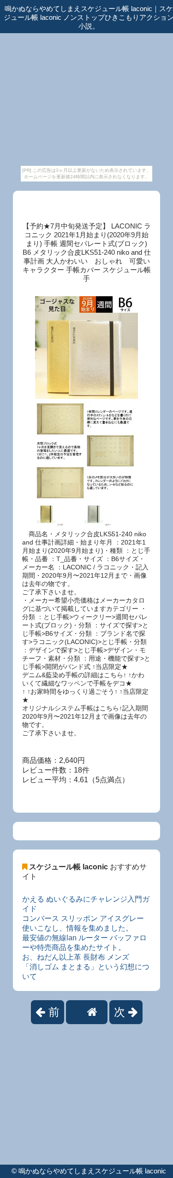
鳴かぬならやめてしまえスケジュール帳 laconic (92, 1171)
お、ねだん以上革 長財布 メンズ (75, 957)
